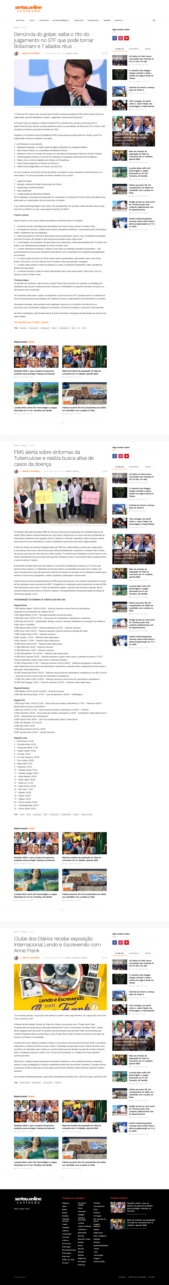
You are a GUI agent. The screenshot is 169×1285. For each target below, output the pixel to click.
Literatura (76, 958)
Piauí (96, 1209)
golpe (54, 328)
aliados (23, 328)
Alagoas (65, 1203)
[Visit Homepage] (28, 8)
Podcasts (79, 20)
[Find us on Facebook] (114, 38)
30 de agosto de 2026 (24, 377)
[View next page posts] (63, 423)
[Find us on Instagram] (120, 38)
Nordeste (82, 1262)
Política (75, 53)
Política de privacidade (137, 1277)
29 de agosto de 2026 (72, 377)
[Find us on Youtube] (126, 38)
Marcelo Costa (84, 1239)
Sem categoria (100, 1236)
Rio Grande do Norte (100, 1220)
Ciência (65, 1231)
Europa (65, 1263)
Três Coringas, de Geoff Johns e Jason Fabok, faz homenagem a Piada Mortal (141, 103)
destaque (45, 328)
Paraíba (97, 1203)
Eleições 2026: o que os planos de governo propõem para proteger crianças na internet (131, 137)
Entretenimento (61, 20)
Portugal (97, 1216)
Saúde (96, 1229)
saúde (76, 814)
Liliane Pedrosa (84, 1226)
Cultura (31, 932)
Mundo (81, 1249)
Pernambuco (99, 1206)
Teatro (96, 1249)
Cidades (32, 445)
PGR (73, 328)
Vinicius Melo (99, 1262)
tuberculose (87, 814)
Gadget (81, 1215)
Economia (66, 1243)
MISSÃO (107, 20)
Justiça (81, 1223)
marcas (81, 1236)
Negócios (82, 1258)
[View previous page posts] (58, 423)
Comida (65, 1237)
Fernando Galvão (82, 1204)
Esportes (44, 20)
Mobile (81, 1242)
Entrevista (66, 1253)
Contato (118, 20)
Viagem (97, 1258)
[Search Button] (154, 20)
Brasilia (65, 1216)
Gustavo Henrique (82, 1219)
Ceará (64, 1224)
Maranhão (82, 1233)
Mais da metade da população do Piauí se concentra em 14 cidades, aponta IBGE (141, 1222)
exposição (47, 1082)
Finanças (81, 1211)
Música (81, 1255)
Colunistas (93, 20)
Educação (66, 1247)
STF (84, 328)
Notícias (20, 20)
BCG (28, 814)
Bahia (64, 1209)
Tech (31, 20)
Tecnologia (98, 1255)
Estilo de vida (68, 1260)
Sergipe (97, 1239)
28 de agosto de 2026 (72, 414)
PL (79, 328)
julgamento (64, 328)
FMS (45, 814)
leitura (58, 1082)
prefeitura (54, 814)
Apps (64, 1206)
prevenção (66, 814)
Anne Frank (25, 1082)
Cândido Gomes (65, 1220)
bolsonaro (33, 328)
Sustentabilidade (101, 1245)
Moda (80, 1245)
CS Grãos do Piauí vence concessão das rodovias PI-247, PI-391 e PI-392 (141, 59)
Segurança (98, 1233)
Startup (97, 1242)
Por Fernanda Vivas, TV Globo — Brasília (31, 322)
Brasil (18, 365)
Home (16, 27)
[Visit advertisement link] (60, 335)
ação (22, 814)
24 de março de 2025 (52, 53)
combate (37, 814)
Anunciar (122, 1277)
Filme (80, 1208)
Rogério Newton (97, 1225)
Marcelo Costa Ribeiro (31, 53)
